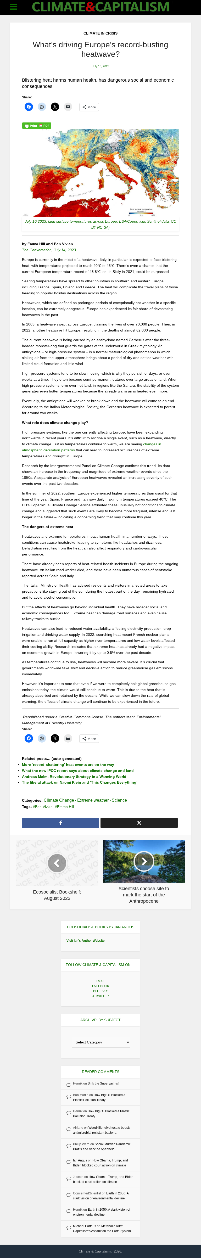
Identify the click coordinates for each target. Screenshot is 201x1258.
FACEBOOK (100, 986)
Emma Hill (65, 807)
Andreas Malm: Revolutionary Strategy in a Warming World (74, 776)
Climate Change (59, 800)
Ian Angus (80, 1160)
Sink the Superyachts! (103, 1083)
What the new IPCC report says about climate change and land (78, 770)
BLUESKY (100, 991)
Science (119, 800)
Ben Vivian (44, 807)
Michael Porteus (84, 1226)
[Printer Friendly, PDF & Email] (36, 125)
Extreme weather (93, 800)
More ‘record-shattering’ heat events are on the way (68, 764)
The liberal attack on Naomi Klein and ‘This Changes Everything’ (79, 782)
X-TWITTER (100, 996)
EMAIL (100, 981)
